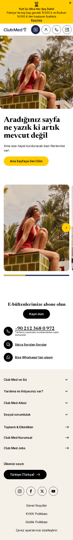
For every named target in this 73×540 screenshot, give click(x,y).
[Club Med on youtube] (53, 491)
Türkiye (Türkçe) (22, 474)
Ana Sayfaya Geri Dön (26, 161)
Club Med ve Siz (15, 380)
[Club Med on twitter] (42, 491)
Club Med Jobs (14, 448)
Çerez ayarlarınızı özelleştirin (36, 530)
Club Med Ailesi (15, 403)
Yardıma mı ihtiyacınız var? (23, 391)
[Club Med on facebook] (30, 491)
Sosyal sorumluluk (17, 414)
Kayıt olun (36, 314)
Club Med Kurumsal (18, 437)
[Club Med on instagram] (19, 491)
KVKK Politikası (36, 514)
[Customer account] (46, 29)
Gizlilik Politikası (36, 522)
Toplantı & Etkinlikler (19, 427)
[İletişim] (56, 29)
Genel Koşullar (36, 505)
